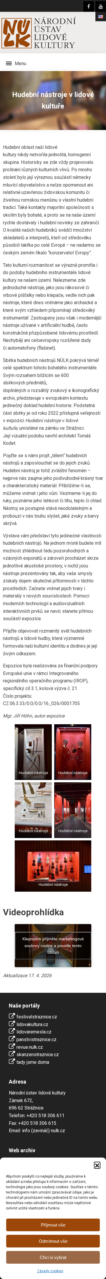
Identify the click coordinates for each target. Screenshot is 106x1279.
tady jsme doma (32, 1062)
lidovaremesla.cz (34, 1032)
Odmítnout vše (53, 1241)
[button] (97, 1165)
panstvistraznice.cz (36, 1039)
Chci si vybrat (53, 1257)
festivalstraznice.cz (36, 1017)
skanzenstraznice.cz (37, 1054)
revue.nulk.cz (29, 1047)
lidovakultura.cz (32, 1024)
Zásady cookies (50, 1271)
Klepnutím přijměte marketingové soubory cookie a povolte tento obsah (53, 945)
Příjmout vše (53, 1224)
